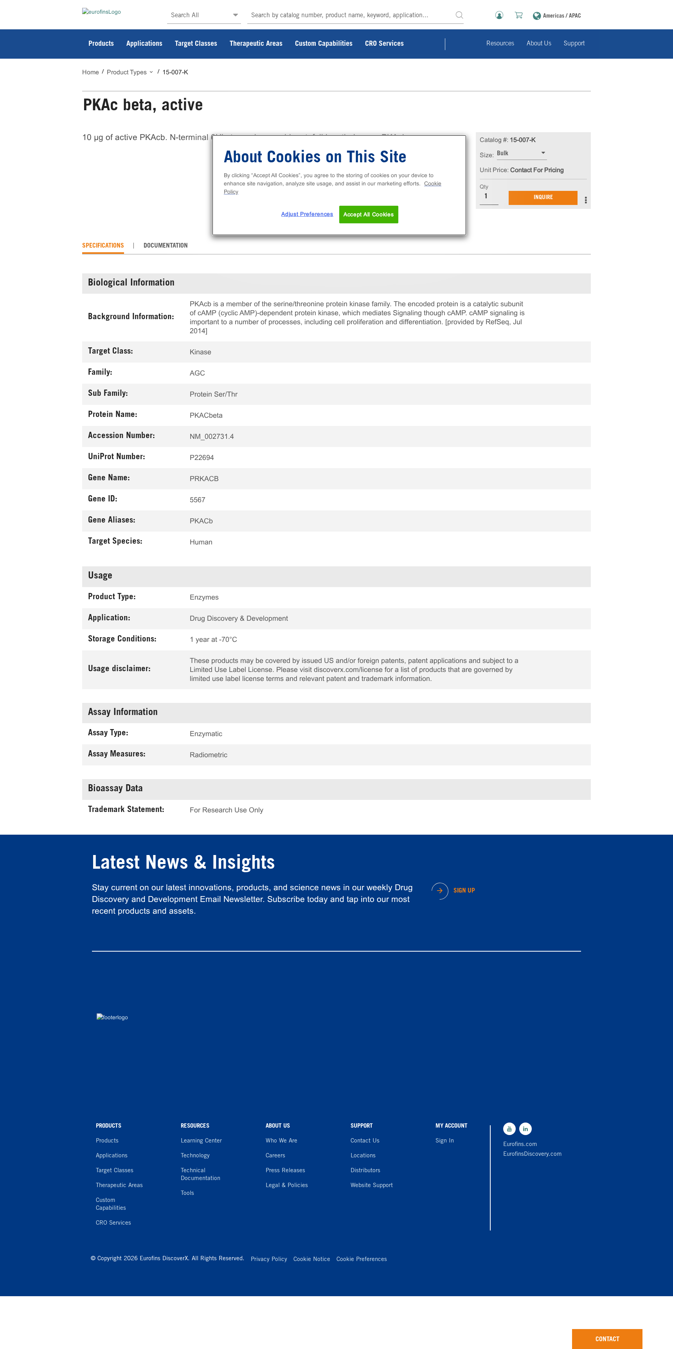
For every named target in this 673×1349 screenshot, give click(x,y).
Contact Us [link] (365, 1141)
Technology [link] (195, 1156)
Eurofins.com (520, 1145)
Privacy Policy (269, 1260)
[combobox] (355, 16)
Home (90, 72)
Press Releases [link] (285, 1171)
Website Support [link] (372, 1186)
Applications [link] (144, 44)
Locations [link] (363, 1156)
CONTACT (607, 1339)
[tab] (103, 246)
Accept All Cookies (369, 214)
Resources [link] (500, 44)
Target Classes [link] (196, 44)
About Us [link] (539, 44)
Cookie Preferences (361, 1260)
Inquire (543, 198)
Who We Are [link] (281, 1141)
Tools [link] (187, 1193)
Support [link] (574, 44)
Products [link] (101, 44)
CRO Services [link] (384, 44)
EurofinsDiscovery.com (530, 1154)
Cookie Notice (311, 1260)
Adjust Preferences (307, 214)
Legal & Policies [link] (287, 1186)
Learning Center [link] (201, 1141)
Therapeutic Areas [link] (256, 44)
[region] (339, 185)
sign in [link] (444, 1141)
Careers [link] (275, 1156)
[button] (459, 15)
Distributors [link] (365, 1171)
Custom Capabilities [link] (324, 44)
